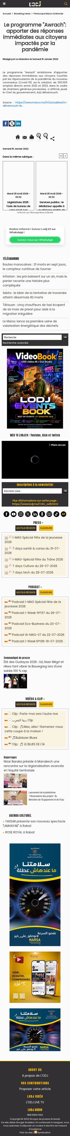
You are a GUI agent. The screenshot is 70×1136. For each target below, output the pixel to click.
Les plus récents (25, 528)
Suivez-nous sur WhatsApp (35, 239)
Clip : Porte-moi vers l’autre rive (35, 714)
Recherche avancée (15, 343)
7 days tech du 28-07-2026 (33, 572)
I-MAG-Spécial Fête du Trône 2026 (38, 559)
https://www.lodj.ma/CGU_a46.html (35, 504)
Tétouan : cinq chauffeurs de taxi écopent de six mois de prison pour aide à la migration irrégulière (34, 309)
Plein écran (58, 445)
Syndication (44, 1132)
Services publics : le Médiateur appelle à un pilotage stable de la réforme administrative (51, 204)
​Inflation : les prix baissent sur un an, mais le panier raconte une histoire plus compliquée (35, 280)
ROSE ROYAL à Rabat (20, 832)
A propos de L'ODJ (35, 1076)
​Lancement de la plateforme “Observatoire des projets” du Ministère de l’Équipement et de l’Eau (46, 796)
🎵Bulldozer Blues (24, 738)
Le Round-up (23, 212)
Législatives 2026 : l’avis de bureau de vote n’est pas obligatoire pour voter (18, 204)
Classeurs (46, 528)
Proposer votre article (35, 1089)
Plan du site (26, 1132)
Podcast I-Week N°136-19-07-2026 (37, 641)
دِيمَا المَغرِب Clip (22, 720)
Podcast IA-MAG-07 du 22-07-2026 (38, 635)
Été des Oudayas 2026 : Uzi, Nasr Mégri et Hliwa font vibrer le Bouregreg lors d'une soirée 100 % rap (34, 666)
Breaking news (22, 13)
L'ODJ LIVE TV (35, 1102)
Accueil (7, 13)
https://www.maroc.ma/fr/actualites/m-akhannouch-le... (35, 104)
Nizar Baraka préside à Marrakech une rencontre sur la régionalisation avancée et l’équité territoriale (34, 765)
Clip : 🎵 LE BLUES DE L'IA (28, 744)
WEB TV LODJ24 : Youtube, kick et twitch (35, 435)
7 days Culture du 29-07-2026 (35, 566)
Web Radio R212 (35, 1114)
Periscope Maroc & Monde (48, 13)
